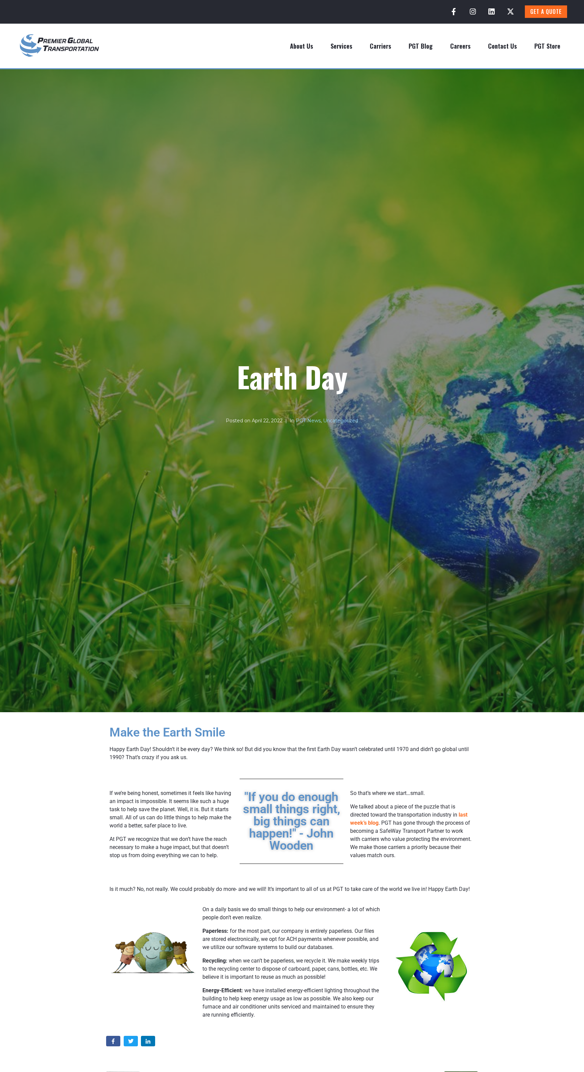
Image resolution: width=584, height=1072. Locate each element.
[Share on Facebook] (113, 1041)
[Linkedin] (491, 11)
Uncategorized (340, 421)
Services (341, 46)
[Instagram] (472, 11)
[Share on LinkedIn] (148, 1041)
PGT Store (547, 46)
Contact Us (502, 46)
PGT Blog (421, 46)
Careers (460, 46)
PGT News (308, 421)
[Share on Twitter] (131, 1041)
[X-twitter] (510, 11)
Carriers (380, 46)
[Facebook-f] (453, 11)
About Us (301, 46)
